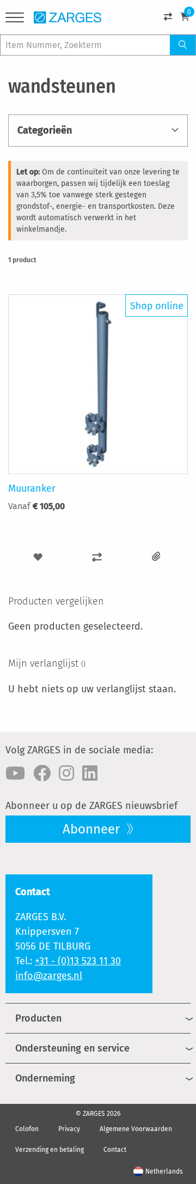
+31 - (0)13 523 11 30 (78, 961)
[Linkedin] (89, 773)
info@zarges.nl (48, 976)
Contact (114, 1149)
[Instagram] (66, 773)
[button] (38, 556)
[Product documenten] (156, 556)
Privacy (69, 1129)
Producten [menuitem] (38, 1018)
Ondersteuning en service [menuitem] (72, 1048)
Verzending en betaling (49, 1149)
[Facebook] (42, 773)
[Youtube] (15, 773)
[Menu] (14, 19)
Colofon (27, 1129)
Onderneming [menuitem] (45, 1078)
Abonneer (93, 829)
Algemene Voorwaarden (136, 1129)
